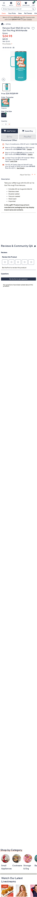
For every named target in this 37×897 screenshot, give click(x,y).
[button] (3, 4)
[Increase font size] (32, 174)
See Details (20, 168)
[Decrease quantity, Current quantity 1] (2, 124)
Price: (3, 94)
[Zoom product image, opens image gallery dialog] (3, 79)
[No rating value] (7, 47)
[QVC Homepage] (2, 24)
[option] (18, 18)
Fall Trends (28, 13)
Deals (4, 13)
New (20, 13)
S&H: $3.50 (6, 41)
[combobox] (16, 9)
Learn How (13, 161)
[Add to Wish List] (33, 28)
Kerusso (5, 33)
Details (29, 149)
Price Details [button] (6, 44)
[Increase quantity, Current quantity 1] (9, 124)
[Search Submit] (33, 9)
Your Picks (12, 13)
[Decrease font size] (35, 174)
